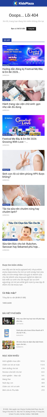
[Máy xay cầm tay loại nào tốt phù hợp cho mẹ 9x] (8, 321)
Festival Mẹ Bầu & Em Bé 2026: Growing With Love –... (19, 140)
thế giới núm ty (28, 282)
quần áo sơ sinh (32, 279)
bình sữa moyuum (18, 277)
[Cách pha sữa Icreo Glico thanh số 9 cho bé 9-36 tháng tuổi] (6, 333)
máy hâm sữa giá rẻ (23, 274)
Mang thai (6, 65)
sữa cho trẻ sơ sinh (22, 272)
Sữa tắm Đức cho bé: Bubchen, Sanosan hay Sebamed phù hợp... (21, 245)
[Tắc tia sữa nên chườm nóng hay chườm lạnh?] (23, 195)
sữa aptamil (22, 269)
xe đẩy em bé (10, 269)
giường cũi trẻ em (12, 282)
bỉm (40, 269)
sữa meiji (8, 272)
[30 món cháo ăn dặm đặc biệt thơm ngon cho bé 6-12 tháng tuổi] (8, 345)
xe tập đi (40, 282)
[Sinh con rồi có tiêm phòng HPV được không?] (23, 160)
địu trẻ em (8, 274)
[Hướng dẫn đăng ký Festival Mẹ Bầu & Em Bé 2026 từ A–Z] (23, 55)
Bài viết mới (6, 135)
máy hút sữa (38, 272)
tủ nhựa (33, 269)
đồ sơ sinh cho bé (15, 279)
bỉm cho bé (8, 284)
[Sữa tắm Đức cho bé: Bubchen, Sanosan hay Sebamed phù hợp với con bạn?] (23, 230)
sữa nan (19, 284)
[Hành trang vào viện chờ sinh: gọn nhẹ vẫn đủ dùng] (23, 90)
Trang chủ (31, 29)
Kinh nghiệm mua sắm (10, 240)
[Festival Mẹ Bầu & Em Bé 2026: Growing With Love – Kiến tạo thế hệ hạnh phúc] (23, 125)
